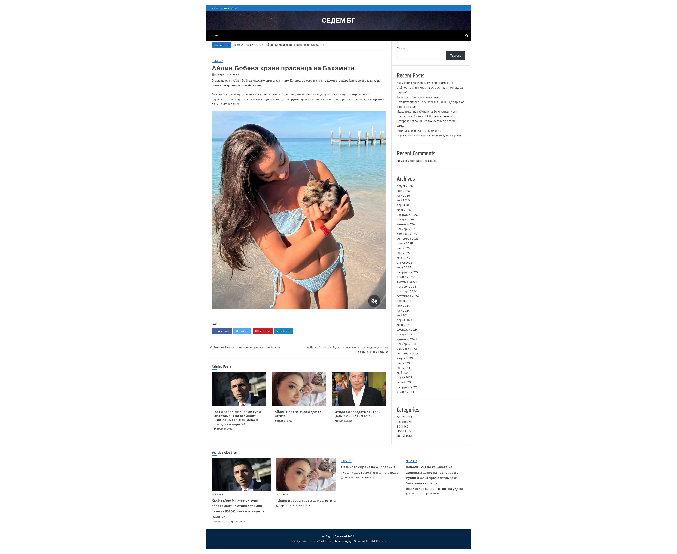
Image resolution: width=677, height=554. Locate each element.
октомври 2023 (407, 348)
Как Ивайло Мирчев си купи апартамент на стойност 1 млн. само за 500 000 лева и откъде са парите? (237, 418)
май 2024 (403, 315)
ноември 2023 (406, 344)
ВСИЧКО (402, 426)
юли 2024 (403, 305)
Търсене (402, 48)
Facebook (222, 331)
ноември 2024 (406, 286)
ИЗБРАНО (404, 431)
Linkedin (284, 331)
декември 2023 (407, 339)
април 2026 (405, 205)
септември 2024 (408, 296)
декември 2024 (407, 281)
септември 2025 (408, 238)
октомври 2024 (407, 291)
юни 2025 (403, 253)
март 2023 (404, 382)
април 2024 (405, 320)
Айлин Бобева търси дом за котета (298, 413)
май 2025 (403, 258)
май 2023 (403, 372)
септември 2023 (408, 353)
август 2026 (405, 186)
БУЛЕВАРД (404, 422)
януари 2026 (405, 219)
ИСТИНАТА (217, 61)
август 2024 (405, 301)
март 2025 (404, 267)
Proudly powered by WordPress (311, 541)
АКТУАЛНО (404, 417)
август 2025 (405, 243)
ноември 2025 (406, 229)
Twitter (243, 331)
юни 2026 (403, 195)
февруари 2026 (407, 214)
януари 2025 (405, 277)
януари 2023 (405, 392)
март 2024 (404, 324)
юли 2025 (403, 248)
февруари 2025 (407, 272)
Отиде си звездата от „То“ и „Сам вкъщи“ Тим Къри (358, 413)
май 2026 (403, 200)
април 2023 (405, 377)
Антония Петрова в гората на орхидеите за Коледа (246, 347)
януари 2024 (405, 334)
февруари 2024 (407, 329)
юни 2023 (403, 368)
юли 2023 (403, 363)
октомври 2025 (407, 234)
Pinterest (264, 331)
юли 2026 (403, 190)
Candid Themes (376, 541)
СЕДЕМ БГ (338, 20)
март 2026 (404, 210)
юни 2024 (403, 310)
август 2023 (405, 358)
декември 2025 (407, 224)
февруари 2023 (407, 387)
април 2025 (405, 262)
